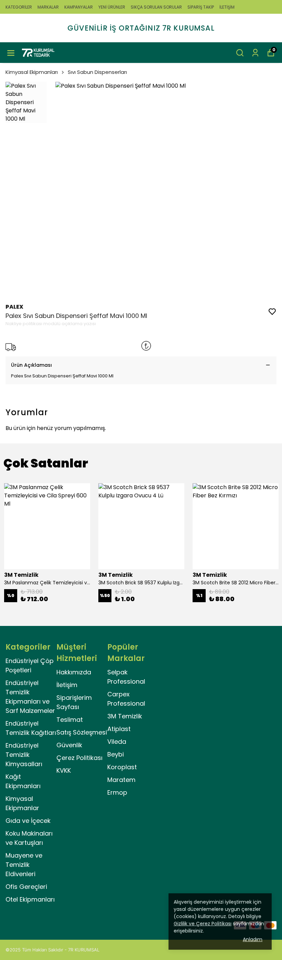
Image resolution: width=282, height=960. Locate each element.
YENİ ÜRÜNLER (111, 7)
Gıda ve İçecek (28, 820)
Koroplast (122, 767)
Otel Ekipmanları (30, 899)
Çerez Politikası (79, 757)
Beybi (115, 754)
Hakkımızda (73, 672)
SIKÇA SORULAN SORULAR (156, 7)
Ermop (117, 792)
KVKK (63, 770)
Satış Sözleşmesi (81, 732)
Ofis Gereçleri (26, 886)
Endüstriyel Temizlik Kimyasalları (24, 754)
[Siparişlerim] (255, 52)
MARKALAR (48, 7)
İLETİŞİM (227, 7)
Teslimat (69, 719)
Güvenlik (69, 745)
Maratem (121, 779)
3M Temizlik (124, 716)
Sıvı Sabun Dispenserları (97, 72)
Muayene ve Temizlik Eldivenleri (24, 864)
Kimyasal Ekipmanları (32, 72)
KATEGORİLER (19, 7)
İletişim (66, 685)
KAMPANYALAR (78, 7)
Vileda (116, 741)
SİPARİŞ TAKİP (200, 7)
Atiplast (119, 729)
